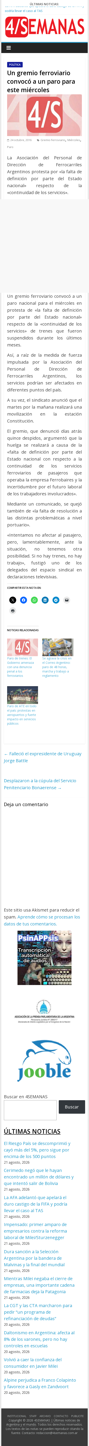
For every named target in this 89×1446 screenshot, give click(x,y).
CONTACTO (61, 1416)
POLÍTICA (15, 65)
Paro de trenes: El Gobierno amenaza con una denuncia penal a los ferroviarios (20, 667)
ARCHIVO (45, 1416)
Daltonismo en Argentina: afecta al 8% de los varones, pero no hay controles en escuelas (39, 1339)
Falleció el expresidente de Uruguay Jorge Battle (42, 757)
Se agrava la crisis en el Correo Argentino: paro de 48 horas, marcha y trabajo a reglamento (57, 667)
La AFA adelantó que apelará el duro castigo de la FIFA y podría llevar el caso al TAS (35, 1204)
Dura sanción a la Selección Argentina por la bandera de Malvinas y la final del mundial (34, 1258)
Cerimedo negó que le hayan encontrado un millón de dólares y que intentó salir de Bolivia (39, 1176)
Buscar (72, 1107)
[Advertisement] (44, 246)
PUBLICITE (77, 1416)
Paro (10, 147)
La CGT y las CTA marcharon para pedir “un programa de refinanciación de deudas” (38, 1312)
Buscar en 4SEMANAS (26, 1097)
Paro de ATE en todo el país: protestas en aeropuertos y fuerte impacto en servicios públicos (22, 714)
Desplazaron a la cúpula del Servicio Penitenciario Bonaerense (40, 784)
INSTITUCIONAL (16, 1416)
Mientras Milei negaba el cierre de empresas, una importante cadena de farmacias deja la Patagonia (39, 1285)
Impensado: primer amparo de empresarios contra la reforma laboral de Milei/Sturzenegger (35, 1230)
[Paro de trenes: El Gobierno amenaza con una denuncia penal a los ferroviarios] (22, 647)
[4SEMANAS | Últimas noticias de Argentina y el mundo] (44, 20)
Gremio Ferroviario (53, 140)
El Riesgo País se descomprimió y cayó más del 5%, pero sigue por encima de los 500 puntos (37, 1149)
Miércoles (73, 140)
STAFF (33, 1416)
